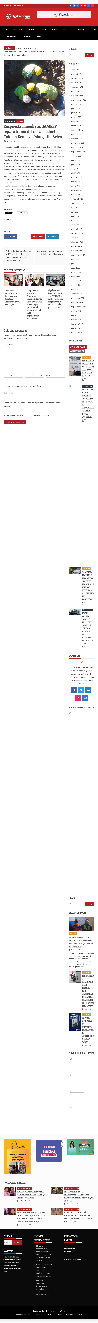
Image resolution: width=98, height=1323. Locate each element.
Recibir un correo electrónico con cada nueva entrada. (26, 415)
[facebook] (74, 690)
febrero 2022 (77, 285)
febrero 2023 (77, 233)
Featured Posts (77, 912)
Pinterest (81, 5)
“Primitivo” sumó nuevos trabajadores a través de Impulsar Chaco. (12, 296)
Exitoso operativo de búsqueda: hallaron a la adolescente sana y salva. (88, 1030)
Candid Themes (75, 1314)
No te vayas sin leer (15, 1182)
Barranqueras (11, 36)
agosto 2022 (77, 259)
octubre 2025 (77, 95)
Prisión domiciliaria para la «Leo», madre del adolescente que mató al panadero (44, 1270)
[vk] (85, 698)
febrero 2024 (77, 181)
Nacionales (68, 29)
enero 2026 (76, 82)
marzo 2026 (76, 74)
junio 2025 (75, 113)
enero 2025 (76, 134)
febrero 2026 (77, 78)
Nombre (8, 376)
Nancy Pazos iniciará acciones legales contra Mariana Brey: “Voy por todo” (79, 1215)
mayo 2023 (76, 220)
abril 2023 (75, 225)
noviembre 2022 (78, 246)
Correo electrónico (33, 376)
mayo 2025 (76, 117)
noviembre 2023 (78, 194)
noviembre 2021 (78, 298)
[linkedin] (88, 690)
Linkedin (77, 5)
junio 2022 (75, 268)
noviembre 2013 (78, 332)
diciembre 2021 (78, 293)
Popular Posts (77, 346)
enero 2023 (76, 237)
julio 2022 (75, 263)
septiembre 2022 (78, 255)
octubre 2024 (77, 147)
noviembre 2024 (78, 143)
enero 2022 (76, 289)
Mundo (81, 29)
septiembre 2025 (78, 100)
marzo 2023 (76, 229)
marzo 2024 (76, 177)
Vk (88, 5)
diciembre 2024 (78, 138)
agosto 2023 (77, 207)
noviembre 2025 (78, 91)
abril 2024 (75, 173)
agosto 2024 (77, 156)
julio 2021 (75, 315)
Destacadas (9, 121)
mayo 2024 (76, 169)
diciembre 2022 (78, 242)
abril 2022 (75, 276)
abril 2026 (75, 69)
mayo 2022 (76, 272)
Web (48, 376)
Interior (55, 29)
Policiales (31, 29)
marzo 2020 (76, 319)
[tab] (78, 347)
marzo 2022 (76, 281)
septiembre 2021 (78, 306)
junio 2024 (75, 164)
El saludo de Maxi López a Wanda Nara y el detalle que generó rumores (32, 1194)
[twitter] (81, 690)
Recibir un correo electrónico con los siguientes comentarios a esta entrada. (32, 404)
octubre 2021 (77, 302)
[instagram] (78, 698)
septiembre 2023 (78, 203)
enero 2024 (76, 186)
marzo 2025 (76, 125)
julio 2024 (75, 160)
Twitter (74, 5)
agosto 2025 (77, 104)
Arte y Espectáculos (24, 1188)
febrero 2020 (77, 324)
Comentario (9, 344)
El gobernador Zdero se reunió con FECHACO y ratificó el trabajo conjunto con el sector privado (55, 297)
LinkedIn (53, 236)
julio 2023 (75, 212)
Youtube (85, 5)
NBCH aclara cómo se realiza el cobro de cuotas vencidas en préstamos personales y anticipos (88, 628)
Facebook (70, 5)
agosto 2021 (77, 311)
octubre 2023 (77, 199)
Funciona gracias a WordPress (29, 1314)
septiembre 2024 (78, 151)
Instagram (92, 5)
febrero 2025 (77, 130)
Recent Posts (77, 351)
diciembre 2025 (78, 87)
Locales (43, 29)
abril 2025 (75, 121)
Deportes (27, 36)
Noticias (16, 29)
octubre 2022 (77, 250)
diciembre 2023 (78, 190)
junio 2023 (75, 216)
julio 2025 (75, 108)
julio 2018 (75, 328)
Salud (38, 36)
